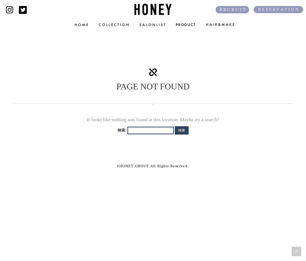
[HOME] (79, 24)
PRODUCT (186, 24)
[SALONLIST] (152, 24)
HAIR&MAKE (223, 24)
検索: (122, 130)
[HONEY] (153, 9)
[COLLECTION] (114, 24)
